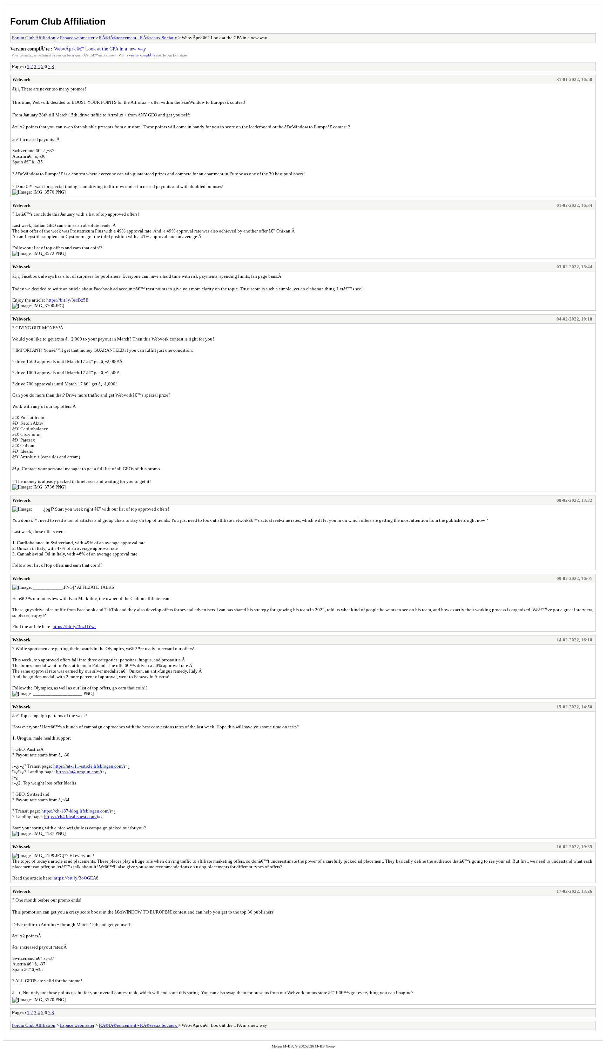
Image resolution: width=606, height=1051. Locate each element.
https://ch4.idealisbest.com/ (70, 816)
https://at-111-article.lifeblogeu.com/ (88, 766)
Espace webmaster (77, 37)
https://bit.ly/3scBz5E (67, 300)
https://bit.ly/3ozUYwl (74, 626)
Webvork (21, 79)
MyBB (288, 1046)
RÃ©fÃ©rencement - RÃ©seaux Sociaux (138, 37)
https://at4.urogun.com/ (78, 771)
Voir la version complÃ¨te (137, 55)
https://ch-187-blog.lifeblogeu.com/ (75, 811)
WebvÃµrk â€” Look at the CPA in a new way (100, 49)
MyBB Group (325, 1046)
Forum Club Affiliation (58, 21)
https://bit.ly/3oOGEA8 (76, 878)
